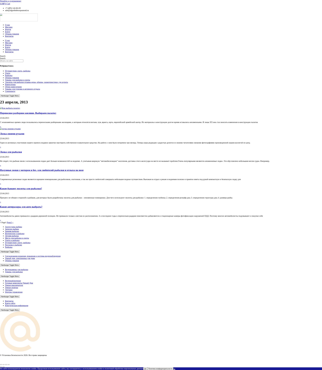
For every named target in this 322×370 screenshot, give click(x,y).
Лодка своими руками (12, 133)
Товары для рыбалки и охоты (17, 80)
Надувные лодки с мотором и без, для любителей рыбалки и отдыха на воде (42, 170)
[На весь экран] (4, 364)
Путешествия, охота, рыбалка (17, 71)
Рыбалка (8, 75)
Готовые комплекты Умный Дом (19, 283)
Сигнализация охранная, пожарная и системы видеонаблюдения (33, 256)
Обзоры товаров (12, 34)
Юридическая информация (16, 305)
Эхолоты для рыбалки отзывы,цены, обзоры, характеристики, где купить (36, 82)
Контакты (9, 36)
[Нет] (174, 369)
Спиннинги (10, 91)
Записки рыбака (12, 229)
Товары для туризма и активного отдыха (22, 89)
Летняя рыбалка (12, 236)
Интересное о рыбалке (14, 233)
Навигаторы (10, 84)
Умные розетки (11, 287)
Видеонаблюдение (13, 281)
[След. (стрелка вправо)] (4, 366)
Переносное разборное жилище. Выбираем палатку (28, 113)
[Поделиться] (6, 364)
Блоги (7, 32)
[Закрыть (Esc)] (9, 364)
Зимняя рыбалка (12, 231)
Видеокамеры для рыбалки (16, 269)
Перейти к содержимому (10, 1)
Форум (8, 29)
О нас (7, 25)
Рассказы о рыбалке (13, 245)
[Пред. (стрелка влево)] (1, 366)
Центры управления (13, 292)
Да (145, 369)
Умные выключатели (14, 285)
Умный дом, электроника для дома (20, 258)
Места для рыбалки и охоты (17, 238)
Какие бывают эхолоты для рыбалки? (21, 188)
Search (2, 56)
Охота (7, 73)
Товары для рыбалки (14, 272)
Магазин (8, 27)
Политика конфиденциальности (160, 369)
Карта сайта (10, 303)
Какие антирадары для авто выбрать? (21, 206)
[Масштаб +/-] (1, 364)
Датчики (8, 290)
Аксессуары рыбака (13, 227)
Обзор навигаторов (13, 87)
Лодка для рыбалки (11, 152)
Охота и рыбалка (12, 240)
